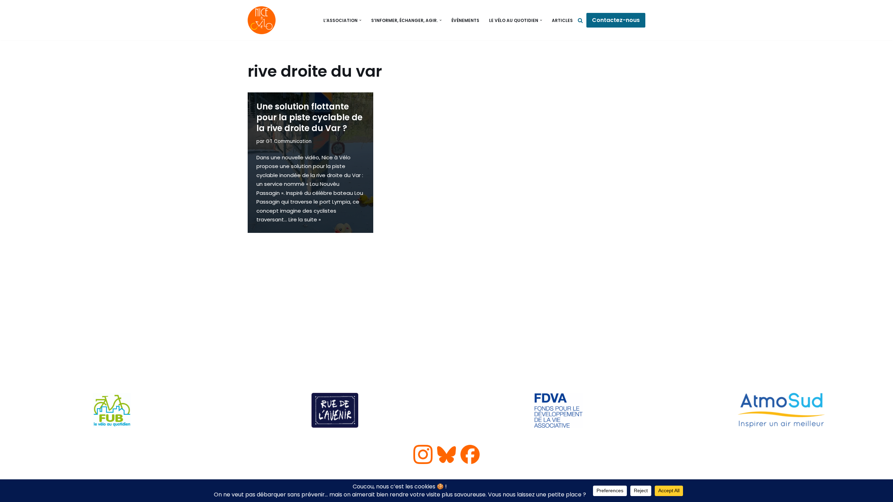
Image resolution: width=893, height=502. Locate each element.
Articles (562, 20)
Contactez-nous (616, 20)
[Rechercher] (580, 20)
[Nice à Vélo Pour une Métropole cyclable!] (263, 20)
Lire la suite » (304, 219)
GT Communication (289, 141)
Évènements (465, 20)
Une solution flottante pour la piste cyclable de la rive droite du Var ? (309, 117)
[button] (360, 20)
